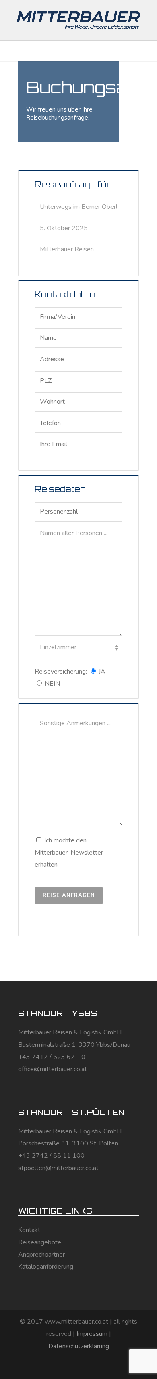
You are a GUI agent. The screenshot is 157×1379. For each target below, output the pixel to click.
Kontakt (29, 1229)
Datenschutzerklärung (78, 1346)
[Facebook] (61, 1366)
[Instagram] (78, 1366)
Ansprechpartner (41, 1254)
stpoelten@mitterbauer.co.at (58, 1168)
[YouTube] (96, 1366)
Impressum (91, 1333)
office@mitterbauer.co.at (52, 1069)
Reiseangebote (39, 1242)
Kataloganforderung (45, 1266)
